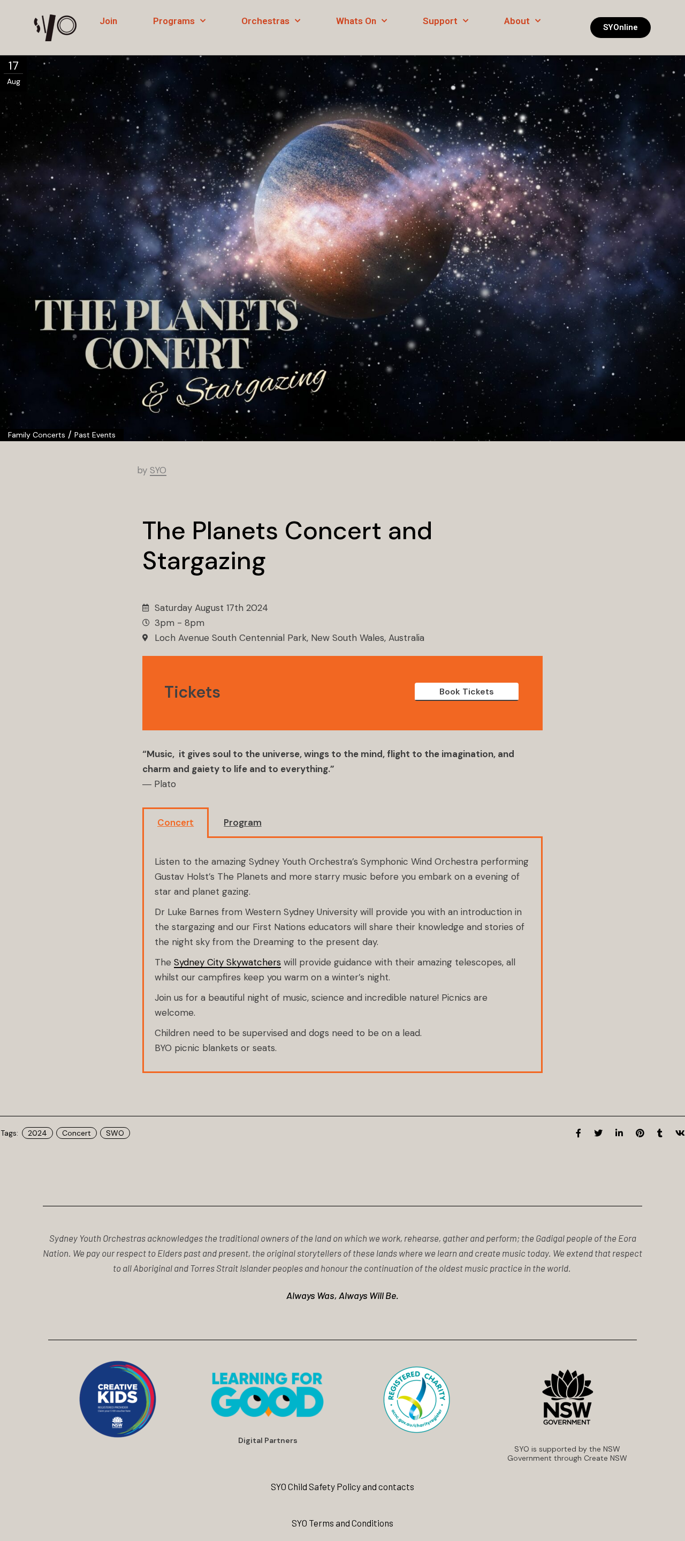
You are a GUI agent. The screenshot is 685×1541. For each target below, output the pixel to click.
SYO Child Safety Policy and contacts (342, 1486)
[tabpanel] (342, 956)
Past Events (95, 435)
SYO (158, 470)
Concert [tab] (175, 822)
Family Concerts (36, 435)
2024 (37, 1133)
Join (108, 21)
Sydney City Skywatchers (227, 962)
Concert (76, 1133)
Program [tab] (242, 822)
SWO (115, 1133)
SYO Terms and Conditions (342, 1522)
